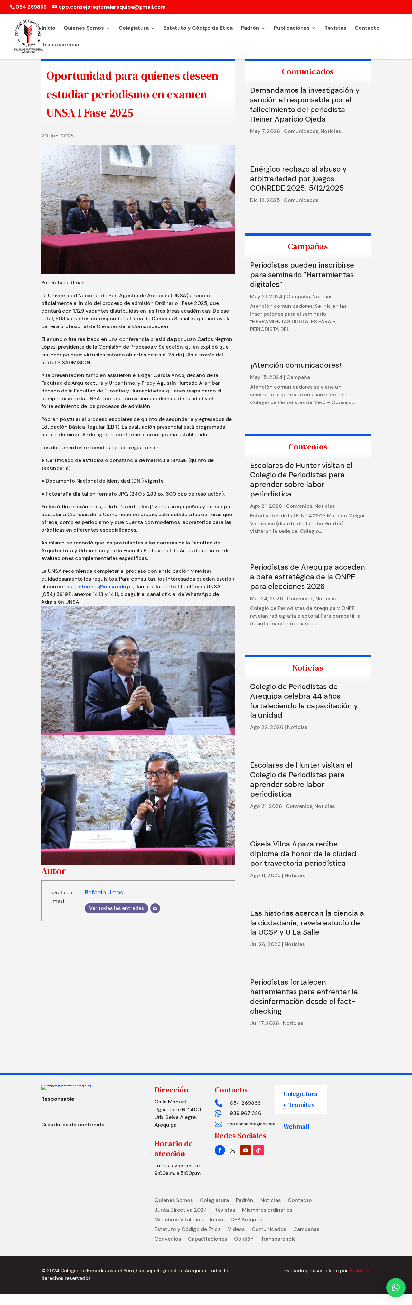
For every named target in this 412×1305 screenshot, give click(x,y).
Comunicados (301, 131)
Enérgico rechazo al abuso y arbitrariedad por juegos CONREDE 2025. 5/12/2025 (298, 178)
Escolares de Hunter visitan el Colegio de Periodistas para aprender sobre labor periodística (301, 479)
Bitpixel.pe (360, 1270)
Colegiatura (134, 28)
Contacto (367, 28)
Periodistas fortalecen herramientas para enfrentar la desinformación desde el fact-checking (304, 996)
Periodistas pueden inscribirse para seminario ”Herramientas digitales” (302, 274)
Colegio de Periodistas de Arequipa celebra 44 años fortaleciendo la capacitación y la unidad (304, 701)
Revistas (335, 28)
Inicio (48, 28)
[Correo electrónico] (155, 908)
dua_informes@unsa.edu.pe (98, 586)
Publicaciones (292, 28)
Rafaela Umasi (105, 892)
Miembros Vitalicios (178, 1220)
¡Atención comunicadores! (295, 365)
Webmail (296, 1126)
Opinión (244, 1239)
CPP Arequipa (247, 1220)
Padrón (250, 28)
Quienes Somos (84, 28)
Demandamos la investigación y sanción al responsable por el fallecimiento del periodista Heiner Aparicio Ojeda (305, 104)
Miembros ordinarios (267, 1210)
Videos (236, 1230)
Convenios (299, 506)
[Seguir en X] (233, 1150)
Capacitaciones (207, 1239)
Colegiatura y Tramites (300, 1099)
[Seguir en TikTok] (258, 1150)
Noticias (331, 131)
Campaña (298, 296)
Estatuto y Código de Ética (198, 28)
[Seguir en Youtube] (245, 1150)
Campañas (306, 1230)
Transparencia (60, 45)
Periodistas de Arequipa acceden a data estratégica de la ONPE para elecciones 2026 (307, 576)
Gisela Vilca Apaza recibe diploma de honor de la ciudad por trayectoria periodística (303, 853)
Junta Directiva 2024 (180, 1210)
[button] (396, 1287)
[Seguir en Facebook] (220, 1150)
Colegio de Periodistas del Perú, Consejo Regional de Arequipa (132, 1270)
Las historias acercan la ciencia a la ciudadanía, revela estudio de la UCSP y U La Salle (307, 922)
